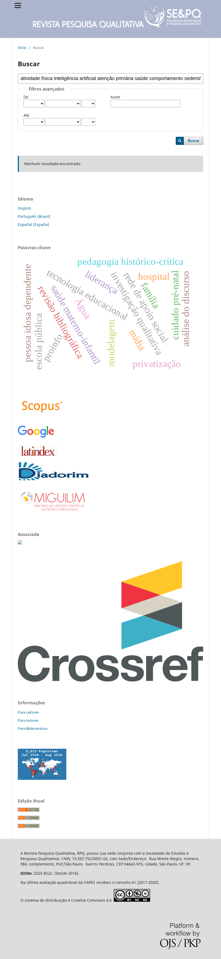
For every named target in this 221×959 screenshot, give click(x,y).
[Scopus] (42, 417)
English (24, 208)
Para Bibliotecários (32, 728)
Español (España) (33, 224)
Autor (115, 96)
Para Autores (28, 720)
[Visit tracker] (42, 778)
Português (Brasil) (34, 216)
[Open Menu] (17, 5)
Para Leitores (28, 712)
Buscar (193, 141)
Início (22, 47)
